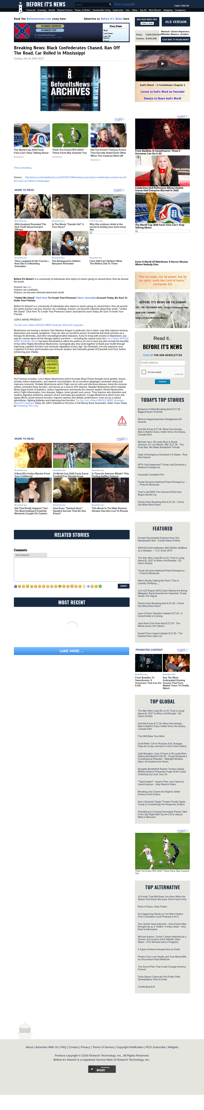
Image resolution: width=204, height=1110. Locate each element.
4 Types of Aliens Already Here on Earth (159, 949)
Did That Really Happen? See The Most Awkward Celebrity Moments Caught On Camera (31, 511)
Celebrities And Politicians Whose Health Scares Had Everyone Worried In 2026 (159, 189)
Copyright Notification (130, 1047)
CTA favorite (96, 221)
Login (177, 5)
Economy (42, 10)
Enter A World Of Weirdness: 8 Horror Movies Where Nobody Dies (161, 263)
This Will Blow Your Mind (151, 736)
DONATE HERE (147, 23)
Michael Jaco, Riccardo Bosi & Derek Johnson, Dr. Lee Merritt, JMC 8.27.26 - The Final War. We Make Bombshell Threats (161, 445)
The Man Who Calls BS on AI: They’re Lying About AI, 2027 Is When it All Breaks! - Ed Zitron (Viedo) (161, 561)
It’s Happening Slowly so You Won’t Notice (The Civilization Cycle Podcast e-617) (160, 915)
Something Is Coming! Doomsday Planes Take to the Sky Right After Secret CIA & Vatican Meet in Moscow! (162, 814)
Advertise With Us (46, 1047)
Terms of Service (103, 1047)
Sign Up (185, 5)
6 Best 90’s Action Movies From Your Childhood (32, 475)
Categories (180, 10)
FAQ (63, 1047)
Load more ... (71, 651)
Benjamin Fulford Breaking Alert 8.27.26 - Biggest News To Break (159, 410)
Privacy (85, 1047)
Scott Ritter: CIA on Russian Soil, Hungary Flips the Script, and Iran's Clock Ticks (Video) (162, 745)
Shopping (168, 10)
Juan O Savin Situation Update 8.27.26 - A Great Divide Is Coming (160, 614)
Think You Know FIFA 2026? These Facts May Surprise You (162, 872)
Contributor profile (42, 37)
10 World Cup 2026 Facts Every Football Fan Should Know (70, 475)
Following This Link (27, 405)
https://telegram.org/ (177, 307)
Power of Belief (82, 10)
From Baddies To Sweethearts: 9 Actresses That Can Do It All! (148, 681)
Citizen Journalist (86, 298)
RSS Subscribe (156, 1047)
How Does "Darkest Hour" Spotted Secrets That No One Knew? (69, 511)
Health (52, 10)
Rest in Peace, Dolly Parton (152, 906)
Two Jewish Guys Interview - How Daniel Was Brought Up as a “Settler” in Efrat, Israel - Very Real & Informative (162, 927)
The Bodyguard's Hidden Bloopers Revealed (66, 262)
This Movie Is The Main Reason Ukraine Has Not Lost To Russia (110, 509)
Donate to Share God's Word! (162, 98)
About (29, 1047)
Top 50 (143, 10)
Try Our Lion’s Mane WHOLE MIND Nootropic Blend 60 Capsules (48, 325)
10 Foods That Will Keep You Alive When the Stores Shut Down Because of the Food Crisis (162, 898)
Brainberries (20, 221)
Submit (162, 381)
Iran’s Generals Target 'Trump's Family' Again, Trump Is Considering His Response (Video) (162, 803)
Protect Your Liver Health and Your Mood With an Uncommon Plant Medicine (162, 958)
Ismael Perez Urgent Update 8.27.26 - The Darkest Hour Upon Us (160, 634)
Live (128, 10)
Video (134, 10)
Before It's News (45, 4)
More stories (57, 37)
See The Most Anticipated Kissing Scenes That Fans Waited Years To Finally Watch (176, 682)
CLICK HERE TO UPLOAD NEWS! (175, 40)
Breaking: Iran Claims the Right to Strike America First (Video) (159, 793)
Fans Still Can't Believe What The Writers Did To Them (106, 262)
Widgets (173, 1047)
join (29, 287)
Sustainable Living (101, 10)
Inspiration (118, 10)
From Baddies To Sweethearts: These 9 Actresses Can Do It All (157, 152)
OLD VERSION (176, 22)
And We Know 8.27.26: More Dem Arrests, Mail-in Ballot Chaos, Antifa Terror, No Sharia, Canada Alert (162, 432)
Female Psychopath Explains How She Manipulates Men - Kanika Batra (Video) (159, 539)
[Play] (162, 63)
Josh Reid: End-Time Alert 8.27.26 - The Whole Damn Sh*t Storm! (159, 624)
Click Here (41, 298)
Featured (30, 10)
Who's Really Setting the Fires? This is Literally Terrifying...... (158, 582)
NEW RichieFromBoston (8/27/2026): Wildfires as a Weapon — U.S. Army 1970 (162, 549)
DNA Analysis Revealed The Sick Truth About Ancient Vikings (30, 227)
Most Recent (155, 10)
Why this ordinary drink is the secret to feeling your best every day (108, 227)
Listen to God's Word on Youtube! (162, 91)
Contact (74, 1047)
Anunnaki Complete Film (151, 474)
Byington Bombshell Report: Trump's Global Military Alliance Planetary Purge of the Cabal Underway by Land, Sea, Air (162, 772)
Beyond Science (65, 10)
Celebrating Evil (146, 986)
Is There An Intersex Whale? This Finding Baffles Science (110, 475)
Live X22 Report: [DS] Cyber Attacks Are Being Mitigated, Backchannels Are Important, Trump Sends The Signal (162, 593)
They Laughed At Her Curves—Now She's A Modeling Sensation (32, 264)
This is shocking (22, 168)
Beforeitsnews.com (39, 18)
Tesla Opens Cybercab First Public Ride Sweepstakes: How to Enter (159, 978)
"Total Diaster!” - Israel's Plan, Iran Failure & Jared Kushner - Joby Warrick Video (161, 783)
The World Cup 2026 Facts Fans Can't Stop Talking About (159, 226)
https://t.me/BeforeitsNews (151, 317)
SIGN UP (148, 355)
